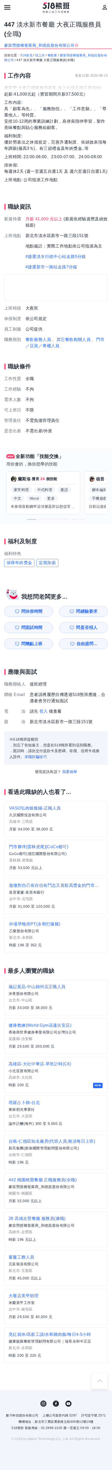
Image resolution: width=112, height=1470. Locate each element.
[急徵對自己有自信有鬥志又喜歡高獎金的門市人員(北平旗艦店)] (56, 896)
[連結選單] (7, 7)
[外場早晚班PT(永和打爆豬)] (56, 934)
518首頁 (26, 55)
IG (43, 1404)
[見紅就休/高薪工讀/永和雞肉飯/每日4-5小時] (56, 1345)
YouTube (68, 1404)
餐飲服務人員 (38, 339)
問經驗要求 (86, 611)
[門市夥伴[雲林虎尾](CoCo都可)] (56, 857)
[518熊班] (56, 8)
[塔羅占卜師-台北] (56, 1113)
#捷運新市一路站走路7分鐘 (51, 267)
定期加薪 (47, 562)
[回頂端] (99, 1380)
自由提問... (87, 643)
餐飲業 (52, 55)
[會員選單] (105, 7)
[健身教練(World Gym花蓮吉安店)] (56, 1036)
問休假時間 (32, 611)
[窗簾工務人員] (56, 1267)
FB (56, 1404)
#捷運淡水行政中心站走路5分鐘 (56, 256)
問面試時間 (32, 627)
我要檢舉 (69, 772)
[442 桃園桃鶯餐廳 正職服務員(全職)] (56, 1190)
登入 (43, 711)
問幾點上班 (32, 643)
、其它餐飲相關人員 (71, 339)
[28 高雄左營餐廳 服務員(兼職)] (56, 1229)
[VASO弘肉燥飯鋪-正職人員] (56, 818)
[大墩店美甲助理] (56, 1306)
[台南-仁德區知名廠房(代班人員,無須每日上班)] (56, 1152)
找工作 (40, 55)
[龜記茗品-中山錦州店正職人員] (56, 997)
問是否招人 (86, 627)
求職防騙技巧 (35, 757)
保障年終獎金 (19, 562)
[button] (31, 519)
